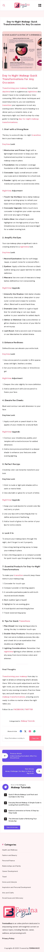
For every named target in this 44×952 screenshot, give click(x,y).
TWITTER (29, 709)
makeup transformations (13, 697)
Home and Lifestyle (9, 882)
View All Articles (12, 827)
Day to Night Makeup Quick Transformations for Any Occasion (19, 79)
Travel (4, 877)
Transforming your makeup (14, 88)
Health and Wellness (9, 850)
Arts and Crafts (8, 893)
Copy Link (35, 738)
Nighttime (7, 191)
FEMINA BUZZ (34, 948)
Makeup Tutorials (28, 721)
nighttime (32, 91)
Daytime (6, 144)
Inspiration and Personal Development (16, 887)
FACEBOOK (18, 709)
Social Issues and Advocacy (12, 898)
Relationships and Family (11, 866)
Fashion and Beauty (9, 855)
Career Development (10, 871)
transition (7, 105)
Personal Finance (8, 861)
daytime (6, 91)
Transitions (24, 621)
